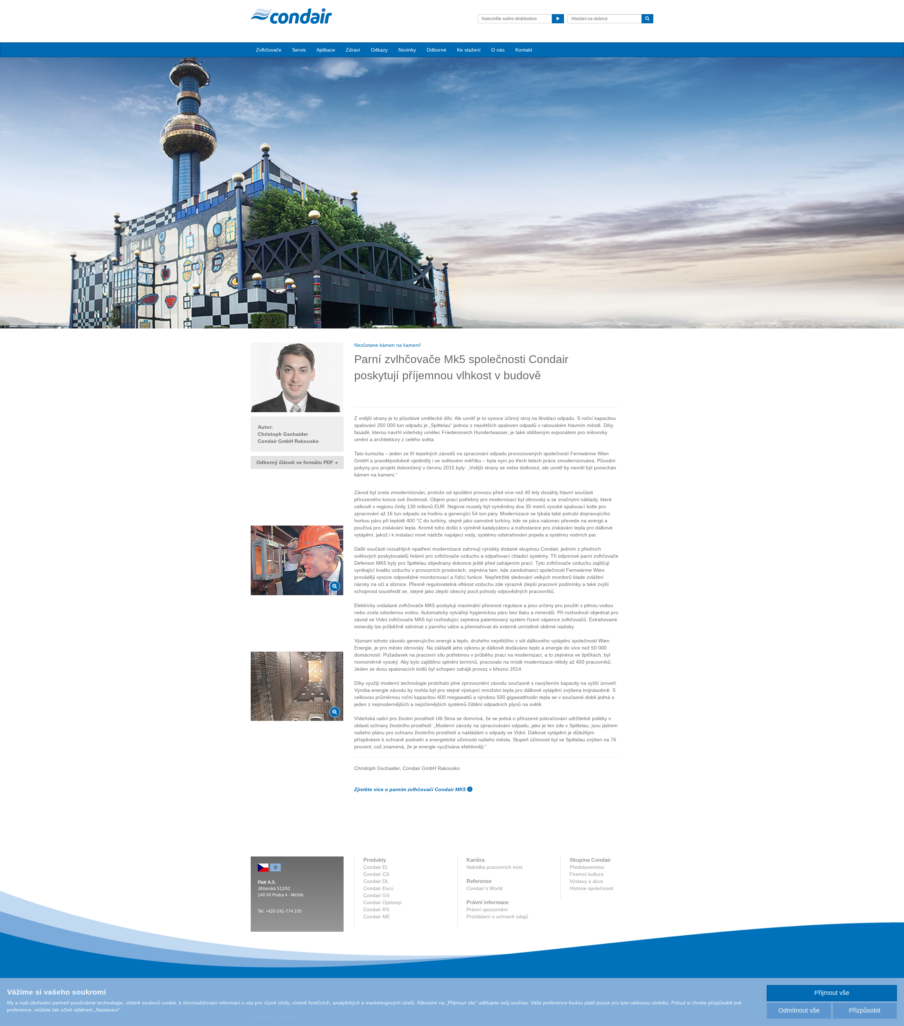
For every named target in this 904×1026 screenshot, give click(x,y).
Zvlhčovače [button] (268, 50)
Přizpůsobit (864, 1010)
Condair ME (376, 916)
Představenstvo (587, 867)
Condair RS (376, 909)
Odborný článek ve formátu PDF (294, 462)
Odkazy (379, 50)
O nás (498, 50)
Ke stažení (469, 50)
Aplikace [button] (325, 50)
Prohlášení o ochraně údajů (497, 916)
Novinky (407, 50)
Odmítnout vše (799, 1010)
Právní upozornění (487, 909)
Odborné (436, 50)
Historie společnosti (591, 888)
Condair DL (376, 881)
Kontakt (523, 50)
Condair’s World (484, 888)
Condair (291, 16)
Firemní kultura (586, 874)
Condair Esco (378, 888)
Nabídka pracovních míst (494, 867)
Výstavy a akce (586, 881)
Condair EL (375, 867)
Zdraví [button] (353, 50)
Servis (299, 50)
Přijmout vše (831, 992)
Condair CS (376, 874)
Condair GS (376, 895)
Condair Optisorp (382, 902)
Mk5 (453, 359)
